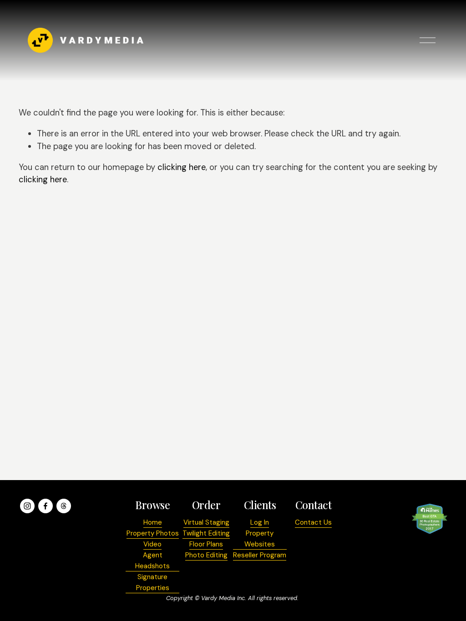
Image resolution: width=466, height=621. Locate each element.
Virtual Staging (206, 522)
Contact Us (313, 522)
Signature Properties (152, 582)
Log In (259, 522)
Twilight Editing (206, 533)
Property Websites (259, 539)
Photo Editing (206, 555)
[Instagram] (27, 506)
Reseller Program (259, 555)
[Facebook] (45, 506)
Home (152, 522)
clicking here (181, 167)
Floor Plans (206, 544)
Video (152, 544)
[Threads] (63, 506)
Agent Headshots (152, 561)
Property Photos (153, 533)
